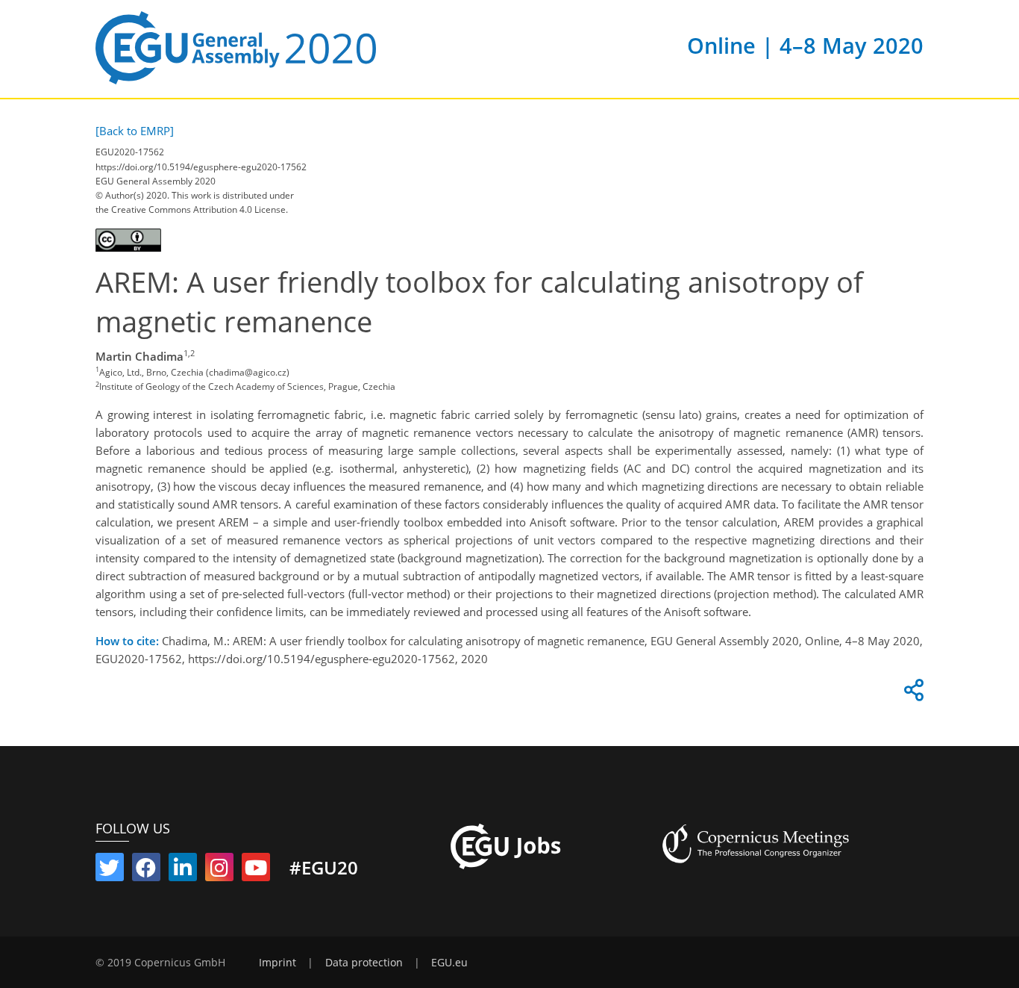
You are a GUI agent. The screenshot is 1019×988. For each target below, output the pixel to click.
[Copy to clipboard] (911, 693)
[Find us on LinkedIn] (183, 870)
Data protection (364, 962)
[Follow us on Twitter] (109, 870)
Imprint (277, 962)
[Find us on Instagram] (219, 870)
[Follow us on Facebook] (146, 870)
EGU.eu (449, 962)
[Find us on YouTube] (256, 870)
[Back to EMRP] (134, 130)
